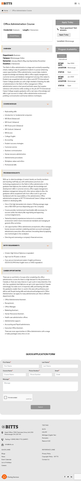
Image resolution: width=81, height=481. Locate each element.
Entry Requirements (11, 245)
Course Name (8, 371)
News (3, 456)
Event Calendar (6, 459)
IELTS (44, 429)
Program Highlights (11, 173)
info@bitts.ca (9, 444)
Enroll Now (14, 36)
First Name (7, 362)
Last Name (46, 362)
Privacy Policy (46, 453)
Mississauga (69, 41)
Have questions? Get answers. (68, 29)
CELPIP (44, 432)
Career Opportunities (12, 270)
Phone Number (34, 371)
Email (57, 371)
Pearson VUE (46, 441)
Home (6, 11)
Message (6, 379)
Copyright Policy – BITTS (50, 456)
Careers (4, 465)
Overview (7, 48)
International (63, 59)
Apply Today (63, 35)
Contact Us (45, 459)
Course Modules (9, 104)
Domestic (62, 56)
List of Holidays (6, 462)
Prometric (45, 438)
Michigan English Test (49, 435)
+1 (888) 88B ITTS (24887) (19, 439)
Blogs (3, 453)
